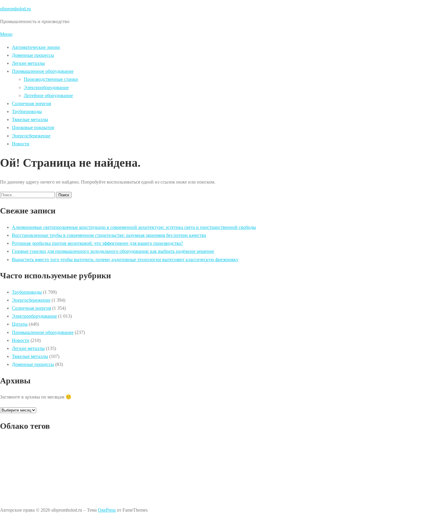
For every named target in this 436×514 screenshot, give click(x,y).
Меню (6, 34)
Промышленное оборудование (43, 71)
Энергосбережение (31, 135)
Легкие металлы (28, 63)
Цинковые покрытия (33, 127)
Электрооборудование (46, 87)
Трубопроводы (27, 111)
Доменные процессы (33, 55)
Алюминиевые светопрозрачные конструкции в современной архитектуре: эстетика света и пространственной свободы (134, 227)
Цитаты (20, 324)
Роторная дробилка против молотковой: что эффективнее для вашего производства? (97, 243)
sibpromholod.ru (15, 8)
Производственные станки (51, 79)
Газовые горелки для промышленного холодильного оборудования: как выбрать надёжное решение (113, 251)
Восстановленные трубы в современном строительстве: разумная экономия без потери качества (109, 235)
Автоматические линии (36, 47)
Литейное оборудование (48, 95)
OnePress (107, 510)
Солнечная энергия (31, 103)
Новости (20, 143)
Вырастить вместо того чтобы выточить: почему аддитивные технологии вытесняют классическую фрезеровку (125, 259)
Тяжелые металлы (30, 119)
